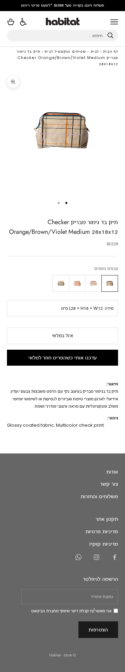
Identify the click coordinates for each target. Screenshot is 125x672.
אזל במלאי (62, 335)
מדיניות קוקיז (103, 544)
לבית (95, 51)
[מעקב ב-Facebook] (114, 557)
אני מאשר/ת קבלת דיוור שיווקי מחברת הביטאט (71, 610)
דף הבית (110, 51)
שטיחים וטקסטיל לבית (65, 51)
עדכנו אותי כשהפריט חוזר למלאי (62, 357)
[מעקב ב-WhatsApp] (78, 557)
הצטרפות (98, 629)
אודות (112, 472)
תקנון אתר (106, 519)
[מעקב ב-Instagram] (96, 557)
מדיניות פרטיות (101, 531)
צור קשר (109, 484)
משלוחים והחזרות (99, 496)
